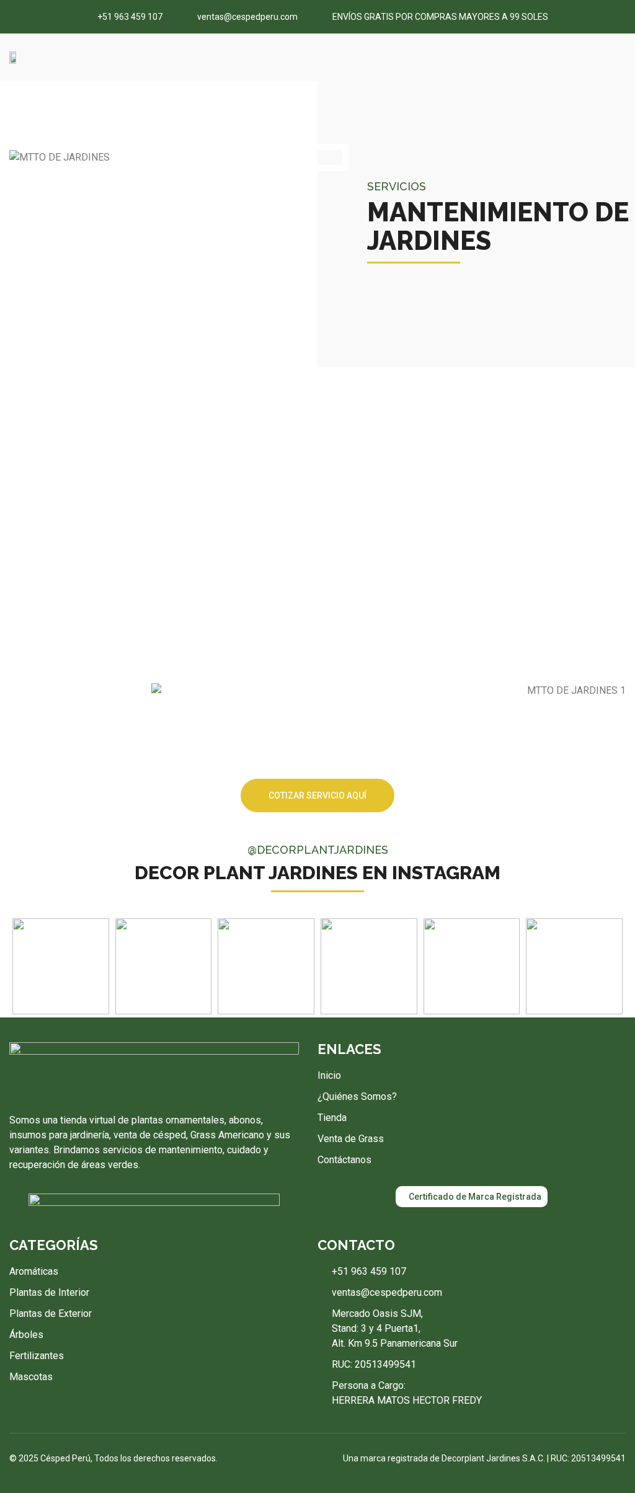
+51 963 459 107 (129, 17)
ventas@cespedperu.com (247, 17)
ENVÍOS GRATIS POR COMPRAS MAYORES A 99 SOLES (440, 17)
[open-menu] (621, 57)
